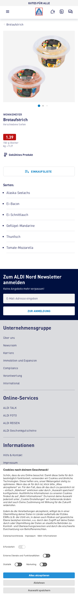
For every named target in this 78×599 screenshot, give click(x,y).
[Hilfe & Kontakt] (70, 11)
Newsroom (10, 345)
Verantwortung (12, 376)
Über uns (9, 338)
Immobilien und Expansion (20, 360)
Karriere (8, 353)
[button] (7, 12)
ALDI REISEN (11, 423)
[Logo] (39, 12)
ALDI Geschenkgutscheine (19, 430)
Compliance (10, 368)
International (11, 383)
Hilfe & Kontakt (12, 455)
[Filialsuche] (52, 11)
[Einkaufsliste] (61, 11)
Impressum (10, 463)
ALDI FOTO (10, 415)
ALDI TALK (10, 408)
